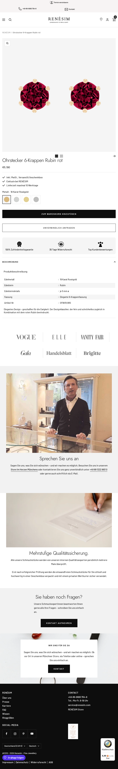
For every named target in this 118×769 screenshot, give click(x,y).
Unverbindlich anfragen (59, 228)
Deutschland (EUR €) (13, 746)
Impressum (7, 762)
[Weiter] (114, 156)
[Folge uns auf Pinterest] (23, 733)
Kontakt (72, 9)
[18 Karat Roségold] (6, 199)
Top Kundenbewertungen (100, 249)
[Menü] (113, 740)
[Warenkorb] (114, 19)
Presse (5, 702)
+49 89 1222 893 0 (98, 469)
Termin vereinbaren (61, 2)
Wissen (6, 714)
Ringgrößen (8, 718)
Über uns (6, 698)
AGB (51, 762)
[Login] (107, 19)
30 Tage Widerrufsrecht (60, 249)
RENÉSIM (6, 32)
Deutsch (32, 746)
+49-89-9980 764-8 (29, 9)
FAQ (4, 710)
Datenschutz (22, 762)
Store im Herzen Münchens (24, 469)
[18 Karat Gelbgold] (26, 199)
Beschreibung (10, 262)
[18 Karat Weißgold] (16, 199)
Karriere (6, 706)
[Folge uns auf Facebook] (6, 733)
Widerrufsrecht (38, 762)
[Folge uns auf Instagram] (15, 733)
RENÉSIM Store (76, 709)
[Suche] (10, 19)
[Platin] (36, 199)
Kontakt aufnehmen (59, 623)
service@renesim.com (79, 705)
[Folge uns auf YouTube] (32, 733)
